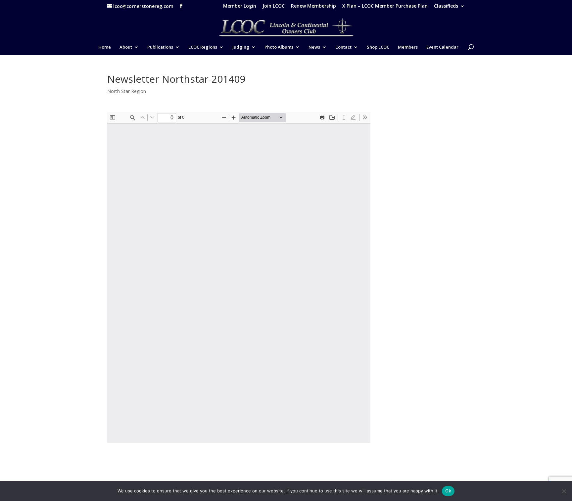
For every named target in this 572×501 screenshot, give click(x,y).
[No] (563, 491)
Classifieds (446, 6)
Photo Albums (278, 47)
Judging (240, 47)
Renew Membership (313, 6)
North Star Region (126, 91)
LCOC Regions (202, 47)
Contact (343, 47)
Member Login (239, 6)
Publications (160, 47)
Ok (448, 490)
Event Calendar (442, 47)
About (125, 47)
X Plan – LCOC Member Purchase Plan (385, 6)
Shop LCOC (378, 47)
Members (408, 47)
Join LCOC (273, 6)
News (314, 47)
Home (104, 47)
